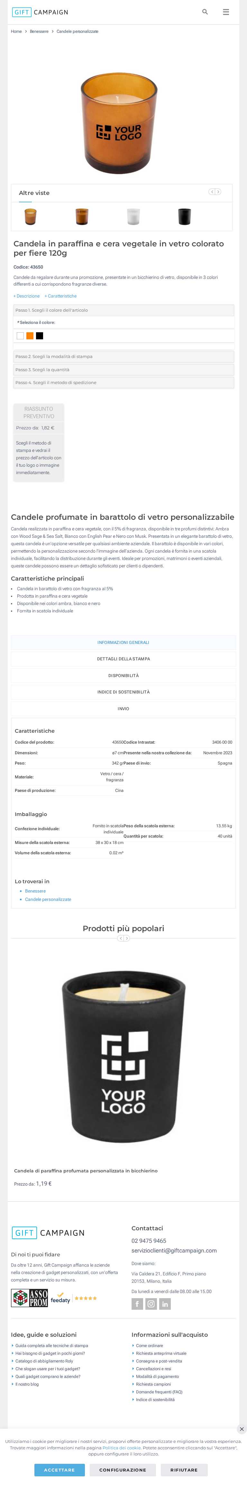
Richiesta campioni (153, 1384)
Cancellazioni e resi (153, 1368)
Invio (123, 708)
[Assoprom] (30, 1297)
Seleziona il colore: (36, 322)
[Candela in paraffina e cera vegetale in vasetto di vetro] (122, 111)
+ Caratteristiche (61, 295)
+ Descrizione (27, 295)
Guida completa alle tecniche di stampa (51, 1345)
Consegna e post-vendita (159, 1361)
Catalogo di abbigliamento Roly (44, 1361)
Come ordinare (149, 1345)
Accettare (59, 1469)
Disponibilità (123, 675)
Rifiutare (184, 1469)
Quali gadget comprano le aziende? (47, 1376)
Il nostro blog (27, 1384)
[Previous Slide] (211, 191)
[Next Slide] (218, 191)
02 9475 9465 (149, 1240)
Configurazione (123, 1469)
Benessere (39, 31)
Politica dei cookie (122, 1447)
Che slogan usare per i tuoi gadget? (47, 1368)
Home (16, 31)
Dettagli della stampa (123, 658)
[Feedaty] (74, 1297)
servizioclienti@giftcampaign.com (174, 1250)
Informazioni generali (123, 642)
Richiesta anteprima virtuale (161, 1353)
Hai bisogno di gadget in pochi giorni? (50, 1353)
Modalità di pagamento (157, 1376)
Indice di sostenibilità (123, 692)
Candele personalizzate (78, 31)
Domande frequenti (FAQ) (159, 1392)
